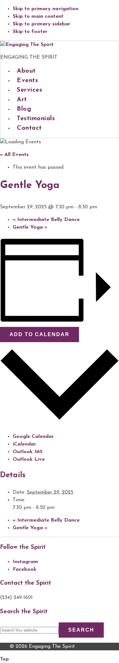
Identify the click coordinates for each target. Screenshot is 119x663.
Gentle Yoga (30, 227)
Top (4, 659)
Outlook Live (29, 459)
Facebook (24, 569)
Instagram (25, 561)
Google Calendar (33, 436)
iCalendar (24, 444)
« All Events (14, 154)
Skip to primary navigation (45, 8)
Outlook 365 (28, 451)
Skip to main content (38, 16)
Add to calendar (39, 334)
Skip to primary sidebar (41, 24)
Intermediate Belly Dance (46, 219)
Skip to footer (30, 31)
